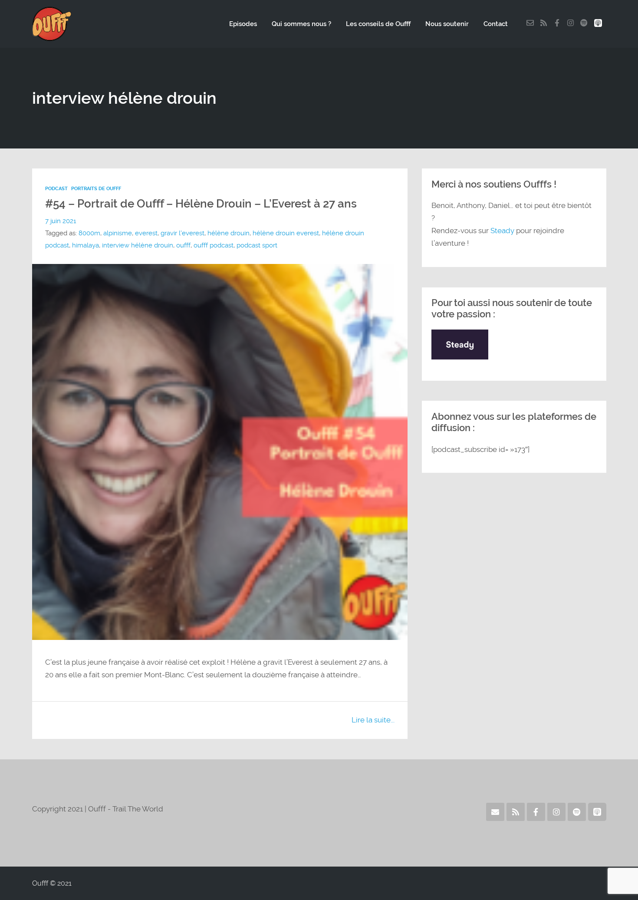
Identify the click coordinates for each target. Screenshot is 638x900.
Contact (495, 24)
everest (146, 233)
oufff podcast (213, 245)
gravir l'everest (182, 233)
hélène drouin (228, 233)
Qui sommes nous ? (301, 24)
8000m (89, 233)
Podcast (56, 188)
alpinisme (117, 233)
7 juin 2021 (60, 221)
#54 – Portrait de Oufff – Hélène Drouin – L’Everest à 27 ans (201, 204)
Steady (502, 230)
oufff (183, 245)
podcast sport (257, 245)
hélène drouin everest (286, 233)
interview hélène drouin (137, 245)
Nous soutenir (447, 24)
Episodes (243, 24)
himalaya (85, 245)
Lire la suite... (373, 719)
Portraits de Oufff (96, 188)
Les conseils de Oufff (378, 24)
